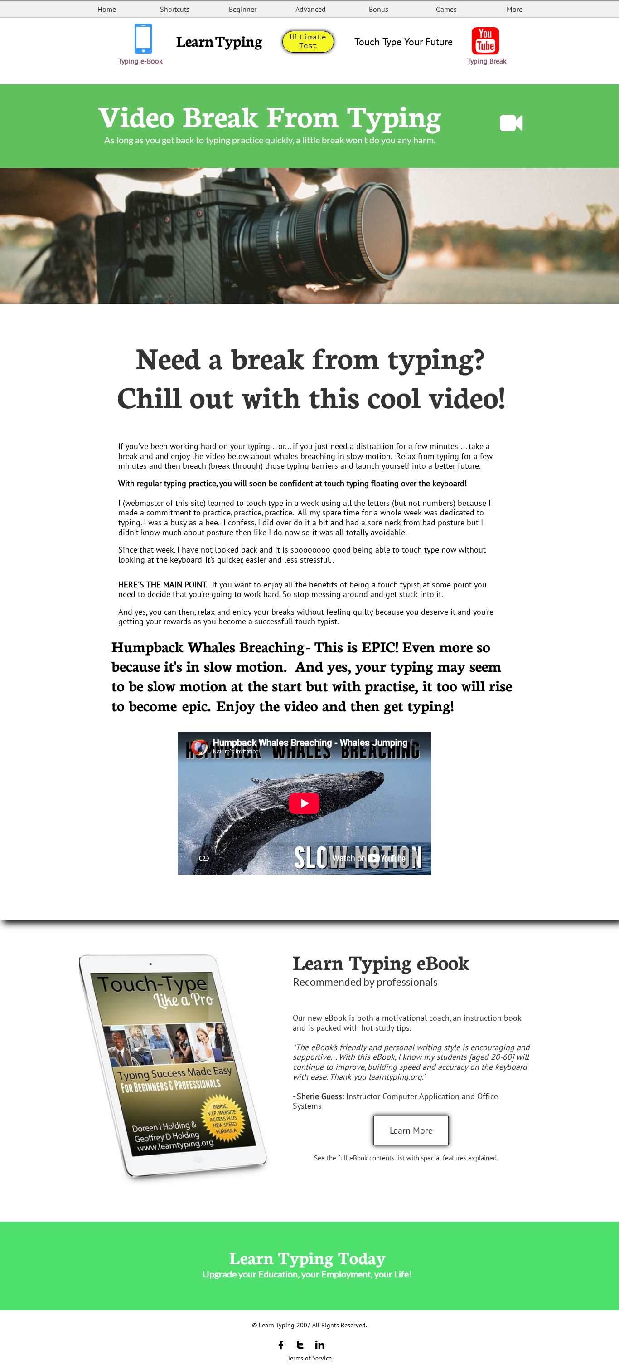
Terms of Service (309, 1358)
